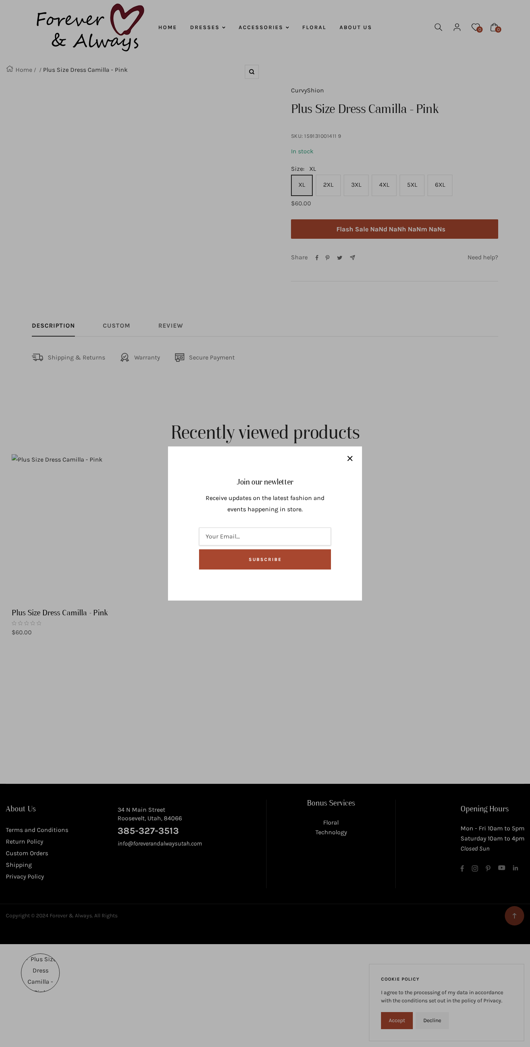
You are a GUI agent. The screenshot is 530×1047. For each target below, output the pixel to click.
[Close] (350, 458)
